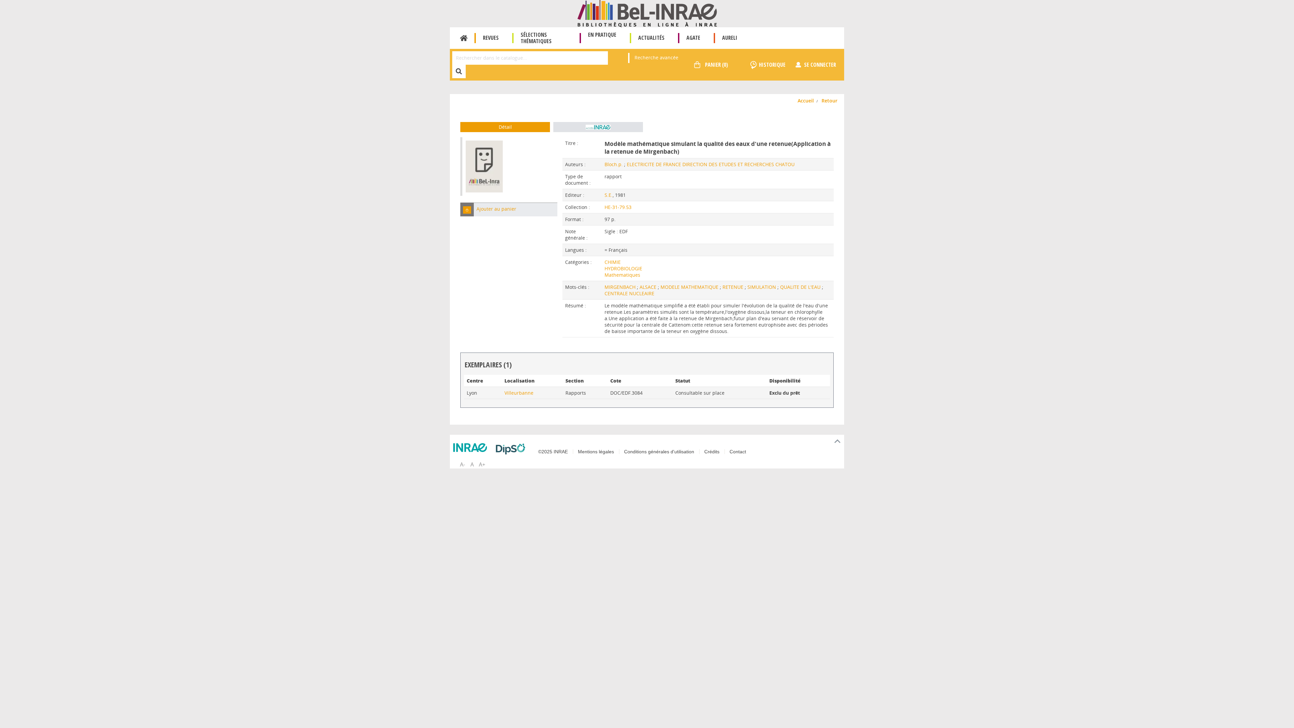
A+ (482, 464)
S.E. (609, 195)
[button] (467, 209)
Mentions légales (596, 451)
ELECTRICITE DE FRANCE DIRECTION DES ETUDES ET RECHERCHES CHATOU (711, 164)
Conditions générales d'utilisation (659, 451)
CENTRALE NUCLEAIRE (629, 293)
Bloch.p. (614, 164)
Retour (829, 100)
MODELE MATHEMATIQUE (690, 287)
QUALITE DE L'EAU (801, 287)
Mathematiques (622, 275)
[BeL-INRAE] (647, 13)
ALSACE (649, 287)
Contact (738, 451)
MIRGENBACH (621, 287)
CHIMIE (613, 262)
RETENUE (733, 287)
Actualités (651, 37)
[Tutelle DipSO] (512, 449)
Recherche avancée (656, 57)
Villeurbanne (518, 393)
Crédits (711, 451)
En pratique (602, 34)
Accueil (464, 38)
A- (462, 464)
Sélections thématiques (536, 38)
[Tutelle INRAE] (471, 447)
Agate (693, 37)
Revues (491, 37)
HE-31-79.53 (618, 207)
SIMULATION (762, 287)
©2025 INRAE (553, 451)
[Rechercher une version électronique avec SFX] (598, 127)
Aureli (729, 37)
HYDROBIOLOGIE (623, 268)
